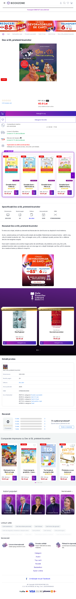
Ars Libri (31, 218)
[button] (73, 175)
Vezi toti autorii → (67, 491)
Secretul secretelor (57, 332)
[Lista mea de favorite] (68, 3)
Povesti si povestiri (36, 395)
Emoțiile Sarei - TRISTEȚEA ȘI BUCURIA (29, 186)
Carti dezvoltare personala (23, 526)
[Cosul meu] (71, 3)
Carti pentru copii (36, 401)
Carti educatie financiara (64, 534)
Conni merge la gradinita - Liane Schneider (29, 472)
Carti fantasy (47, 530)
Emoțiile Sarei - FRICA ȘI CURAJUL (46, 186)
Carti (32, 403)
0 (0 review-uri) (7, 103)
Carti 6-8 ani (35, 399)
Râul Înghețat (19, 332)
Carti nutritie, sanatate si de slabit (12, 534)
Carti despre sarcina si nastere (44, 534)
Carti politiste (36, 530)
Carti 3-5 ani (35, 397)
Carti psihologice (60, 530)
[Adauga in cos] (16, 192)
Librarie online (3, 34)
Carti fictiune (38, 526)
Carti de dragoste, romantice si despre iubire (16, 530)
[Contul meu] (61, 3)
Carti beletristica (7, 526)
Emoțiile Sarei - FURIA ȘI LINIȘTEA (11, 186)
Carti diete (28, 534)
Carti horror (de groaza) (52, 526)
